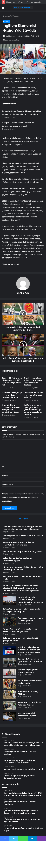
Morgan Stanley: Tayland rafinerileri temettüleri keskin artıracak (19, 543)
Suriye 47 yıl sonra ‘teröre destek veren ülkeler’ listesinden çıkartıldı (20, 630)
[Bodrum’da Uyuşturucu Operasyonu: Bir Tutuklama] (9, 662)
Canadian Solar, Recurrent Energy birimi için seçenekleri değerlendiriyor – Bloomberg (22, 527)
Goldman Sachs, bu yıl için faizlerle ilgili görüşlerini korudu (12, 395)
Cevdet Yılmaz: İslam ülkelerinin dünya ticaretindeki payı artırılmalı (30, 600)
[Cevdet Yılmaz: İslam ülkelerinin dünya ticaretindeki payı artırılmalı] (9, 600)
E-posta (5, 475)
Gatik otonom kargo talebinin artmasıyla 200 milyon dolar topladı (33, 381)
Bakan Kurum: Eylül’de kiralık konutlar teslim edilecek (34, 395)
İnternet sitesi (7, 485)
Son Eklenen (23, 519)
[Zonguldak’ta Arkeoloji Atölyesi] (9, 694)
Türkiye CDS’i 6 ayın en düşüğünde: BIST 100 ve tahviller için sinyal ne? (12, 381)
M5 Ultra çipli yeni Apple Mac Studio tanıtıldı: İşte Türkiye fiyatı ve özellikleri (29, 650)
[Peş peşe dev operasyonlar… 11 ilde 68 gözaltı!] (9, 621)
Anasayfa (8, 16)
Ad (3, 466)
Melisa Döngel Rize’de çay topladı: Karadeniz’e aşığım (18, 559)
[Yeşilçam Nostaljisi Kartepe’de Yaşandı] (9, 716)
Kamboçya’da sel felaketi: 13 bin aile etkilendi (23, 536)
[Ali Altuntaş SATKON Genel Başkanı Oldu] (9, 684)
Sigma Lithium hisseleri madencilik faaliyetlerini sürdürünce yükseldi (11, 408)
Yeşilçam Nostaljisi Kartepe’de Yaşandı (27, 714)
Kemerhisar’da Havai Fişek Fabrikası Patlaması (30, 703)
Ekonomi (16, 16)
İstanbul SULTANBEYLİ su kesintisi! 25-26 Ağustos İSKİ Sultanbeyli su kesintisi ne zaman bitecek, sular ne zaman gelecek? (21, 588)
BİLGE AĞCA (10, 36)
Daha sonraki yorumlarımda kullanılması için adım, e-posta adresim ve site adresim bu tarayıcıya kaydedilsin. (23, 497)
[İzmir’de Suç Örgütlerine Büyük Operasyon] (9, 673)
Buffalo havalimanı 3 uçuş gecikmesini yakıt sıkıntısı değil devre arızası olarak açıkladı (33, 410)
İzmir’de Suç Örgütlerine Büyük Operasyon (29, 671)
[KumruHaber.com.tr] (23, 7)
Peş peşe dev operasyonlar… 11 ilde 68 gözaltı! (30, 619)
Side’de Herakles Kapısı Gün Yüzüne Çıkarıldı (22, 551)
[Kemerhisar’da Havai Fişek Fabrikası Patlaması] (9, 705)
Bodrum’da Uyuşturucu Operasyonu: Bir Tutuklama (30, 660)
